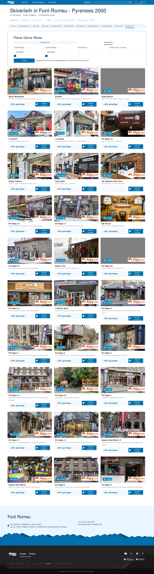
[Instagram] (137, 553)
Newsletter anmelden (25, 556)
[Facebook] (143, 553)
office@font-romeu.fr (90, 524)
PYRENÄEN (15, 15)
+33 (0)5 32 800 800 (86, 522)
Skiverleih (130, 26)
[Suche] (130, 2)
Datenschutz (20, 563)
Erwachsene (82, 47)
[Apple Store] (140, 559)
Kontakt (23, 554)
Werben (32, 554)
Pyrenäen (25, 20)
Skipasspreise (106, 26)
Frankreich (37, 20)
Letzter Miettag (51, 47)
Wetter (24, 2)
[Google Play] (129, 559)
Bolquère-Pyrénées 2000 (64, 20)
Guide (13, 26)
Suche (24, 60)
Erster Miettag (19, 47)
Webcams (45, 26)
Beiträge (52, 2)
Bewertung (69, 26)
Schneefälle (93, 26)
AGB (28, 563)
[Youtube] (125, 553)
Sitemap (35, 563)
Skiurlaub (119, 26)
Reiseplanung (38, 2)
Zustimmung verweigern (64, 563)
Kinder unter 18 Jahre (117, 47)
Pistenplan (80, 26)
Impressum (11, 563)
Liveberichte (56, 26)
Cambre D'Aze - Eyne (86, 20)
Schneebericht (24, 26)
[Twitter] (131, 553)
